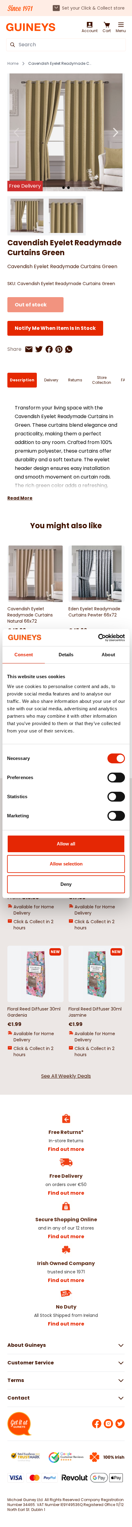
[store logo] (30, 27)
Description (22, 380)
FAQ (124, 380)
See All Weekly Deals (66, 1076)
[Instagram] (108, 1423)
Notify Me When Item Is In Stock (55, 328)
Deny (66, 884)
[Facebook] (96, 1423)
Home (12, 63)
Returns (75, 380)
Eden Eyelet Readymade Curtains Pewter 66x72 (94, 612)
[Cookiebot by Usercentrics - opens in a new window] (98, 638)
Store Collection (101, 380)
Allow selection (66, 863)
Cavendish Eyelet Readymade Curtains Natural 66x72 (30, 615)
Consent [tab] (23, 654)
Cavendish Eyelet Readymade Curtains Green (60, 63)
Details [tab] (66, 654)
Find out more (66, 1149)
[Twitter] (120, 1423)
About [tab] (108, 654)
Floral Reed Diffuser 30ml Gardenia (33, 1012)
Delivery (51, 380)
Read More (20, 498)
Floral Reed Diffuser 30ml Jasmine (95, 1012)
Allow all (66, 843)
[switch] (116, 777)
